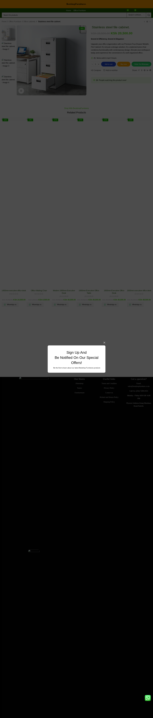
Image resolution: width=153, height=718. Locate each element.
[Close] (104, 342)
